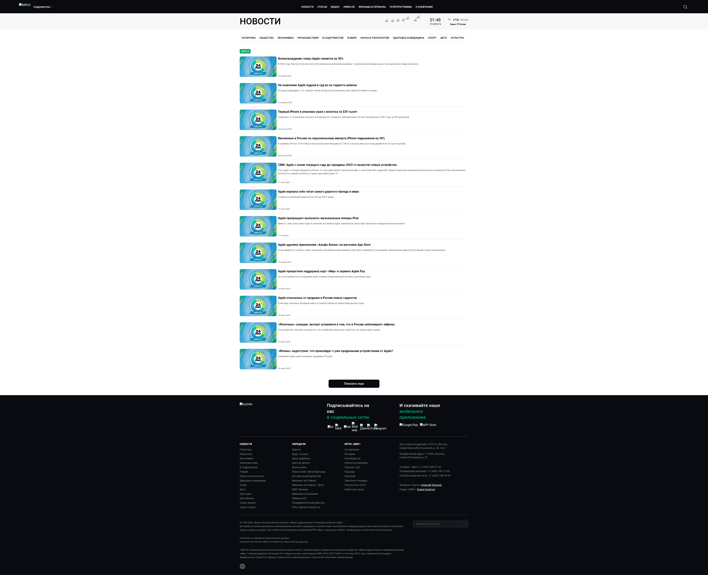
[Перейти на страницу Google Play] (409, 427)
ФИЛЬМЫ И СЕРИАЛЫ (372, 6)
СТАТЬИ (322, 6)
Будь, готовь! (300, 454)
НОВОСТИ (307, 6)
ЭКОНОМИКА (285, 37)
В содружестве (249, 467)
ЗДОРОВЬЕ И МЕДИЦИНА (408, 37)
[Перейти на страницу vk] (331, 427)
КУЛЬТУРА (457, 37)
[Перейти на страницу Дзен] (363, 427)
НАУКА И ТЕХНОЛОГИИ (374, 37)
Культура (245, 494)
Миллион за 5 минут (304, 480)
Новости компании (356, 463)
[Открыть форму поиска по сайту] (685, 7)
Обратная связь (354, 489)
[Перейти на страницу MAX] (339, 427)
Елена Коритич (426, 489)
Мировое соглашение (305, 494)
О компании (352, 449)
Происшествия (249, 463)
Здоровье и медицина (253, 480)
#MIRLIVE (349, 6)
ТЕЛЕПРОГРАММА (400, 6)
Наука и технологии (251, 476)
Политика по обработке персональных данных (264, 538)
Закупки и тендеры (356, 480)
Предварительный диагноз (308, 502)
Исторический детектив (306, 476)
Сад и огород (247, 507)
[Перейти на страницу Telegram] (380, 427)
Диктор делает (301, 463)
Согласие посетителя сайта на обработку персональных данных (274, 542)
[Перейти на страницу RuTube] (372, 427)
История (350, 454)
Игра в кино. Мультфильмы (308, 471)
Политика (246, 449)
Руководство (352, 458)
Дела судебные (301, 458)
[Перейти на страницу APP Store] (428, 427)
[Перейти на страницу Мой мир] (355, 427)
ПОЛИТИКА (249, 37)
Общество (246, 454)
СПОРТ (432, 37)
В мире (244, 471)
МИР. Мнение (300, 489)
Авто (243, 489)
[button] (43, 7)
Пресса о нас (352, 467)
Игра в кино (299, 467)
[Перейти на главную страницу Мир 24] (24, 7)
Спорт (243, 485)
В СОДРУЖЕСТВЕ (333, 37)
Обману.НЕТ (299, 498)
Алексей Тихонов (431, 485)
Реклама (350, 476)
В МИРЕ (352, 37)
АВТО (443, 37)
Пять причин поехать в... (307, 507)
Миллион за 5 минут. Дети (308, 485)
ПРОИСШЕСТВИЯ (308, 37)
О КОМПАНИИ (424, 6)
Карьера (350, 471)
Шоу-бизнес (247, 498)
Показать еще (354, 383)
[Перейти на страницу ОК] (347, 427)
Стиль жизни (247, 502)
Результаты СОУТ (355, 485)
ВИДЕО (335, 6)
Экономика (247, 458)
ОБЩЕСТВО (266, 37)
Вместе (296, 449)
